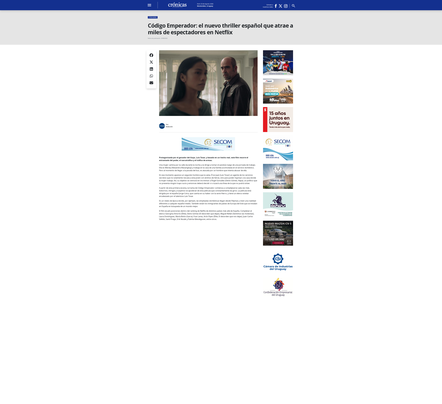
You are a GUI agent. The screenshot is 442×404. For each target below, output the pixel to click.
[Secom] (208, 150)
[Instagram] (286, 6)
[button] (151, 55)
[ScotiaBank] (278, 131)
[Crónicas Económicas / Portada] (177, 5)
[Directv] (278, 74)
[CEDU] (278, 296)
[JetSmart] (278, 103)
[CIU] (278, 273)
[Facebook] (276, 6)
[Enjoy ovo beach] (278, 188)
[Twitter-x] (280, 6)
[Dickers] (278, 216)
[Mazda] (278, 245)
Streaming (153, 17)
